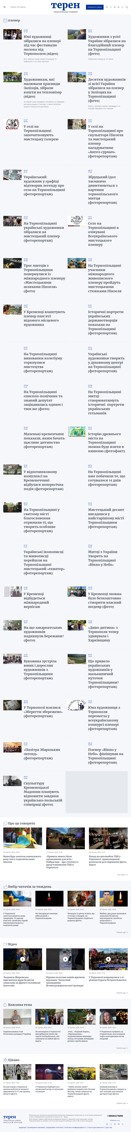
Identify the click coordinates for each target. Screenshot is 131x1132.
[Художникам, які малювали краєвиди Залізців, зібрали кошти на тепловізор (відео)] (14, 91)
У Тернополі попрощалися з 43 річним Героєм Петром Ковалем (107, 978)
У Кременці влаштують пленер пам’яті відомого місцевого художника (44, 318)
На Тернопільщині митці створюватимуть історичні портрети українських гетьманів (106, 402)
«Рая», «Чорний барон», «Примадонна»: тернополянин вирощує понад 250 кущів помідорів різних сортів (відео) (81, 1036)
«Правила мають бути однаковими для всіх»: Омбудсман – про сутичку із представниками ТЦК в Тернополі (62, 862)
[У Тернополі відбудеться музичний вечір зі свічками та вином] (49, 1072)
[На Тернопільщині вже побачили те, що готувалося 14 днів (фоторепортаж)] (77, 478)
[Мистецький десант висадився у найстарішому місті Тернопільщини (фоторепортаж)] (77, 518)
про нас (109, 1127)
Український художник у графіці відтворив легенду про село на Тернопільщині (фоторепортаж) (44, 185)
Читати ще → (122, 932)
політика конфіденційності (75, 1127)
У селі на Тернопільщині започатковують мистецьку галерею (41, 133)
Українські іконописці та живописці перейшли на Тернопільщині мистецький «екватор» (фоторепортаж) (44, 562)
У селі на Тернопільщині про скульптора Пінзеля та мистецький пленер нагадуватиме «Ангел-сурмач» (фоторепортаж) (105, 141)
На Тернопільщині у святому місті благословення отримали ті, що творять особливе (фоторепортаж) (41, 520)
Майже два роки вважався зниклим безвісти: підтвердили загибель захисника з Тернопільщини (113, 918)
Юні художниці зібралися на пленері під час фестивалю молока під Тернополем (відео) (42, 45)
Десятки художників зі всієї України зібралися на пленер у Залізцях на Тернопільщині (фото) (107, 90)
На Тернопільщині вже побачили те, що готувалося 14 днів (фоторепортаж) (106, 478)
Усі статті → (122, 875)
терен (9, 1116)
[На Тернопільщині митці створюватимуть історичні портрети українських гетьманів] (77, 400)
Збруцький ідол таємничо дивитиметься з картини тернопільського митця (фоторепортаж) (103, 190)
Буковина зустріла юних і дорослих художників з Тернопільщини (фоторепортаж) (40, 669)
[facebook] (107, 7)
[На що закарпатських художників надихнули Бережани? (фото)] (14, 632)
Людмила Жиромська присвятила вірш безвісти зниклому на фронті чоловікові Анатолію (21, 981)
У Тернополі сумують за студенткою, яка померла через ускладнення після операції (112, 1035)
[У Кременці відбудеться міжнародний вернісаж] (14, 598)
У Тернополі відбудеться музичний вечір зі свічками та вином (49, 1089)
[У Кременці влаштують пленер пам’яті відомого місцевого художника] (14, 320)
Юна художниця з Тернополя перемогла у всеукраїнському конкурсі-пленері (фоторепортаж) (104, 718)
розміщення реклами (36, 1127)
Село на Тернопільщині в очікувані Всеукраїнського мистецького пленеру (103, 234)
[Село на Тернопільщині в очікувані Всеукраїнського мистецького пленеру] (77, 232)
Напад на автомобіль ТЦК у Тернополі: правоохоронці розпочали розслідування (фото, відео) (108, 860)
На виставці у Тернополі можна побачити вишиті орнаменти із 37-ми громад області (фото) (16, 1090)
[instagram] (111, 7)
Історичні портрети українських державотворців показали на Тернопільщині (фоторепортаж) (106, 322)
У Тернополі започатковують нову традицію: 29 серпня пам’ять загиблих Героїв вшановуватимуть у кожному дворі (15, 919)
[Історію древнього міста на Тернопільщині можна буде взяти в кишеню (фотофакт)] (77, 440)
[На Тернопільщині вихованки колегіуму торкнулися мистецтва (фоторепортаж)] (14, 361)
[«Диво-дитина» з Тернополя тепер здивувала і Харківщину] (77, 632)
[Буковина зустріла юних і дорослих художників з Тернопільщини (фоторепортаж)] (14, 672)
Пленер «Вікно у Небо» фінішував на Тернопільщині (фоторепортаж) (105, 756)
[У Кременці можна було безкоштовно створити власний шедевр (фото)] (77, 598)
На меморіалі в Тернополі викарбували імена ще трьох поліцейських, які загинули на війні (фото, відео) (47, 1036)
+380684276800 (115, 1115)
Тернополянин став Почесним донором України (17, 1032)
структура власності (96, 1127)
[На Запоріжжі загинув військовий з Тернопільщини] (49, 899)
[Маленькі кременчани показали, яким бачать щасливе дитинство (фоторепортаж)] (14, 440)
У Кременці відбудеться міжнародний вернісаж (36, 600)
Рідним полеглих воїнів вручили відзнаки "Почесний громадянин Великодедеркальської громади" (65, 981)
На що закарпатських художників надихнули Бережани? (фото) (44, 634)
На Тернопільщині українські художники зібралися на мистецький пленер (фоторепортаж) (44, 231)
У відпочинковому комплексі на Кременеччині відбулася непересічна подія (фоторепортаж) (43, 480)
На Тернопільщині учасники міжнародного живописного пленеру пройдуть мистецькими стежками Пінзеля (105, 278)
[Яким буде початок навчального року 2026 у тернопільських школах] (22, 838)
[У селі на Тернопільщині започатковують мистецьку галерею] (14, 139)
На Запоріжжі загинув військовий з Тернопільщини (46, 915)
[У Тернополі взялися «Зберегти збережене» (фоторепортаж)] (14, 716)
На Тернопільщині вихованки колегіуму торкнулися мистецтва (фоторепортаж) (43, 362)
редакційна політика (54, 1127)
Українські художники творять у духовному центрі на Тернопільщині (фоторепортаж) (106, 362)
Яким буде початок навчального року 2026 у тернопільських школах (22, 859)
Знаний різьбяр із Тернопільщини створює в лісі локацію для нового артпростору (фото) (113, 1090)
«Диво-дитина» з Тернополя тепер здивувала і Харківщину (103, 634)
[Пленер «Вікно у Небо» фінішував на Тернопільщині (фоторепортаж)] (77, 754)
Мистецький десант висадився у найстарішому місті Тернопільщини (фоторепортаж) (106, 518)
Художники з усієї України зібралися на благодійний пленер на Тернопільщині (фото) (107, 45)
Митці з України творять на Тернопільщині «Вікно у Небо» (102, 558)
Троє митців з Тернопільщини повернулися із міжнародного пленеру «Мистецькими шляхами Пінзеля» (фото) (44, 278)
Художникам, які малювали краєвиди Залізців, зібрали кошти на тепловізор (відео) (43, 88)
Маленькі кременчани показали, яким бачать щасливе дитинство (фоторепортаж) (44, 440)
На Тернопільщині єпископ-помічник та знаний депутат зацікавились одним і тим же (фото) (43, 400)
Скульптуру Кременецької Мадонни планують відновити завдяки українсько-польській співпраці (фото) (43, 794)
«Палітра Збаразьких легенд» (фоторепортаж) (42, 754)
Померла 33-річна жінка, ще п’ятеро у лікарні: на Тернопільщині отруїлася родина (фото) (81, 917)
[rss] (122, 7)
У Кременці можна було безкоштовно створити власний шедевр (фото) (104, 600)
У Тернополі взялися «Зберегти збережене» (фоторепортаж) (43, 712)
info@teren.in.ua (115, 1120)
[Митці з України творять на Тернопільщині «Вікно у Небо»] (77, 560)
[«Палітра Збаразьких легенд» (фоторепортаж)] (14, 754)
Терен (65, 4)
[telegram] (118, 7)
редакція (22, 1127)
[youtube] (114, 7)
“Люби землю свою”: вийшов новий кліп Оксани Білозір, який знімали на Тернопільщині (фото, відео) (81, 1091)
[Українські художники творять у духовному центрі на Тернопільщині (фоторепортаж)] (77, 361)
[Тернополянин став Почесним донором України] (17, 1017)
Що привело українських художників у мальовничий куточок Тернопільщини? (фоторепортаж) (103, 674)
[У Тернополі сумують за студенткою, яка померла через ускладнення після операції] (114, 1017)
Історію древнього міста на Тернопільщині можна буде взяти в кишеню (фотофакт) (106, 442)
